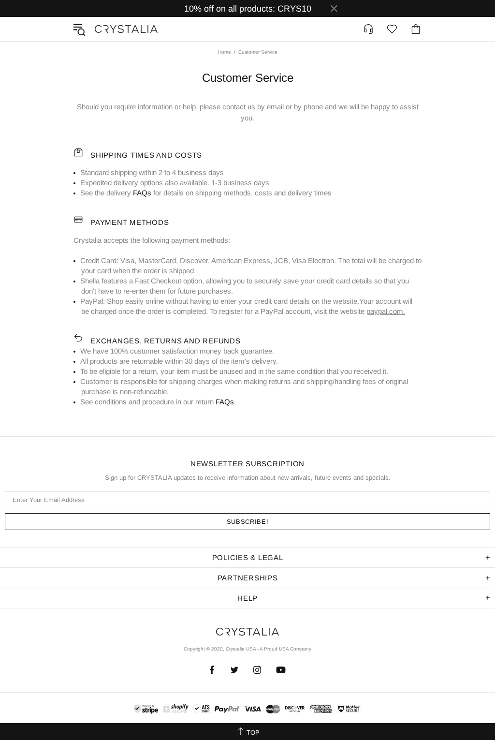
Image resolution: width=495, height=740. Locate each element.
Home (224, 52)
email (275, 107)
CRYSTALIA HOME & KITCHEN (126, 29)
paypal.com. (385, 311)
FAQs (142, 193)
